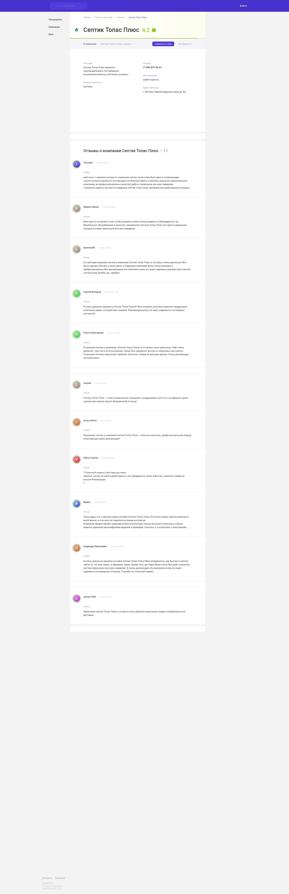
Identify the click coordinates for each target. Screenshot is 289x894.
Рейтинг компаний (103, 17)
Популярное (55, 19)
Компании (54, 27)
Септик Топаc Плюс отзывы (118, 44)
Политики (60, 878)
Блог (51, 34)
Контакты (47, 878)
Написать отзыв (163, 44)
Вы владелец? (185, 44)
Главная (87, 17)
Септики (120, 17)
